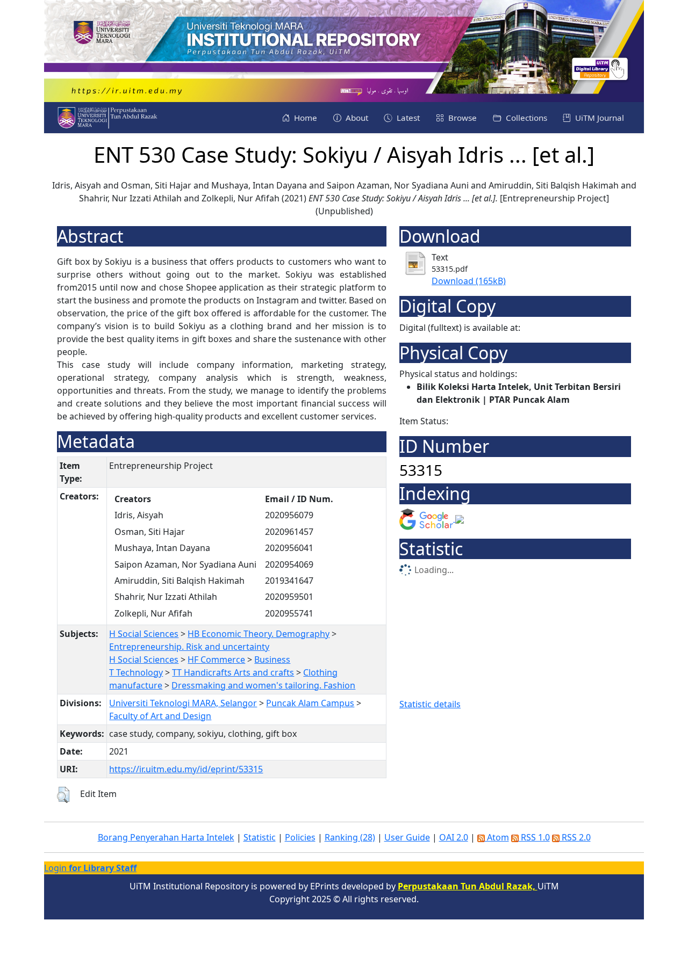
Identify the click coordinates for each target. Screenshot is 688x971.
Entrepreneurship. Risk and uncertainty (189, 647)
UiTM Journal (598, 117)
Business (272, 659)
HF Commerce (216, 659)
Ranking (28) (350, 837)
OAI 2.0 (453, 837)
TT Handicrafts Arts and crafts (233, 672)
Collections (525, 117)
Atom (497, 837)
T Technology (136, 672)
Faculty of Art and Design (160, 716)
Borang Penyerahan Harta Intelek (166, 837)
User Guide (407, 837)
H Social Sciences (143, 634)
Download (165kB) (469, 281)
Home (304, 117)
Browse (461, 117)
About (355, 117)
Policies (300, 837)
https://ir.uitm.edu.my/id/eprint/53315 (186, 769)
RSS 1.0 (534, 837)
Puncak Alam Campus (310, 703)
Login (90, 868)
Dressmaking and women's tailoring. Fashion (263, 685)
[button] (63, 795)
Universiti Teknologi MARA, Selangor (183, 703)
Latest (407, 117)
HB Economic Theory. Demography (258, 634)
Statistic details (430, 704)
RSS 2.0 (575, 837)
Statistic (259, 837)
